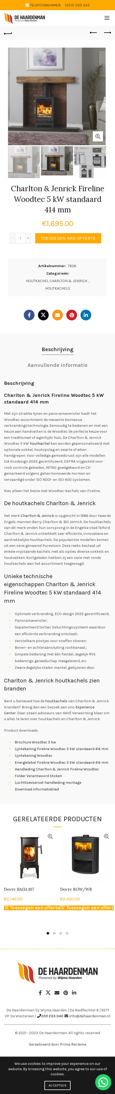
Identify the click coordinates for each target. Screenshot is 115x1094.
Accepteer (57, 1085)
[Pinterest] (71, 315)
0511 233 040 (52, 1016)
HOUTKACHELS (57, 288)
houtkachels (56, 701)
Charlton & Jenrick (37, 515)
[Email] (57, 315)
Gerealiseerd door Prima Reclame (57, 1044)
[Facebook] (29, 315)
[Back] (8, 33)
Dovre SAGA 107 (19, 889)
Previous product (93, 33)
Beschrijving (58, 349)
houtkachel (40, 443)
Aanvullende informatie (58, 365)
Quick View (50, 836)
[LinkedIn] (85, 315)
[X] (43, 315)
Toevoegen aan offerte (68, 238)
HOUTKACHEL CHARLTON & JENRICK (56, 281)
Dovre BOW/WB (76, 889)
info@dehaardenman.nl (89, 1016)
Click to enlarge (98, 136)
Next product (107, 33)
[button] (103, 1082)
